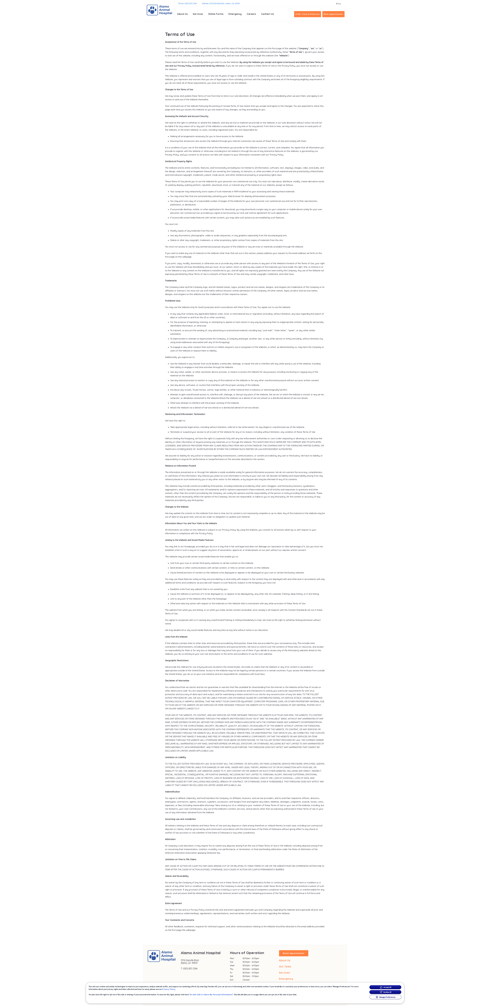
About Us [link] (284, 960)
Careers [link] (251, 13)
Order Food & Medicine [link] (307, 14)
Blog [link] (338, 3)
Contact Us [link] (267, 13)
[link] (159, 10)
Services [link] (198, 13)
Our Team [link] (285, 966)
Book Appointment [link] (333, 14)
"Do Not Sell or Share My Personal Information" (211, 994)
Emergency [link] (235, 13)
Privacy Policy (168, 989)
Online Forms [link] (215, 13)
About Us (182, 13)
